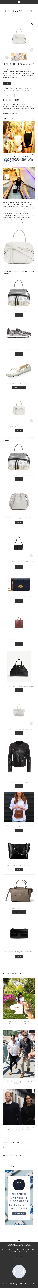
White (27, 90)
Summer (17, 90)
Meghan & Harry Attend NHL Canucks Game (19, 1129)
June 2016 (6, 90)
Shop (7, 83)
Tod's (23, 90)
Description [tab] (9, 95)
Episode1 (29, 88)
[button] (32, 24)
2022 (24, 88)
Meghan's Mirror (19, 10)
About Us (18, 1256)
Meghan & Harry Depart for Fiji (19, 1082)
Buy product (19, 387)
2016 (20, 88)
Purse (12, 90)
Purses (12, 88)
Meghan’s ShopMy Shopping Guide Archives (19, 1023)
